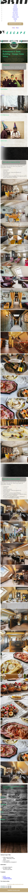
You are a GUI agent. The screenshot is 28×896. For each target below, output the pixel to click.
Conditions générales (7, 878)
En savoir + (2, 120)
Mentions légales (6, 877)
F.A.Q (4, 876)
